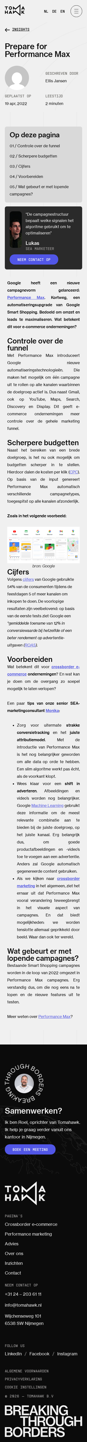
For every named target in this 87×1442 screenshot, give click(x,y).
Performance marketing (28, 1233)
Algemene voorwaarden (27, 1370)
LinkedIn (13, 1353)
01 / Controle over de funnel (35, 145)
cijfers (28, 579)
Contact (13, 1272)
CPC (74, 472)
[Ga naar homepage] (15, 10)
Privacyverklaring (23, 1379)
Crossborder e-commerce (31, 1224)
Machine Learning (47, 805)
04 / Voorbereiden (26, 176)
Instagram (67, 1353)
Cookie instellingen (25, 1387)
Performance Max (25, 297)
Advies (11, 1243)
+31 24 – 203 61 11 (23, 1294)
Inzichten (14, 1263)
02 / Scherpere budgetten (33, 156)
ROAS (30, 645)
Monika (52, 710)
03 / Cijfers (20, 166)
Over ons (14, 1253)
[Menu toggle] (76, 11)
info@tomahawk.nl (23, 1305)
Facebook (39, 1353)
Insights (20, 29)
